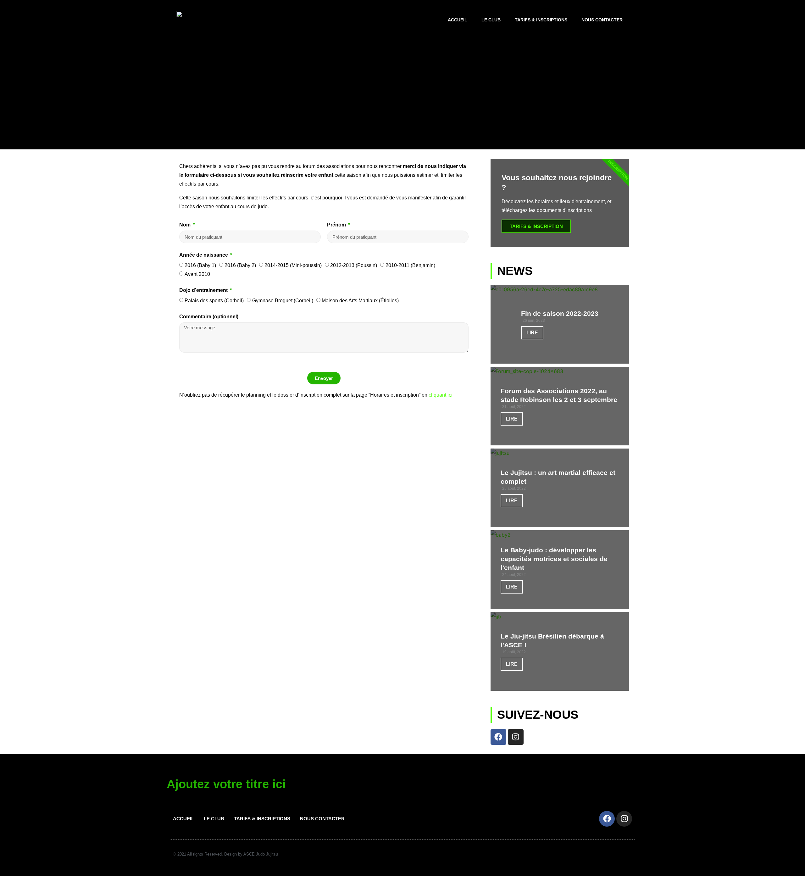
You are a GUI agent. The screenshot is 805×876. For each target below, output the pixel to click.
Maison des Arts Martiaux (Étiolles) (360, 300)
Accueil (457, 19)
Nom (185, 224)
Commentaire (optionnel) (208, 316)
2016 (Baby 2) (240, 265)
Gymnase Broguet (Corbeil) (282, 300)
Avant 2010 (197, 274)
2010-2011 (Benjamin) (410, 265)
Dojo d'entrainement (204, 290)
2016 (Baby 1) (200, 265)
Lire (532, 332)
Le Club (491, 19)
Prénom (337, 224)
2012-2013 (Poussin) (353, 265)
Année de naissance (204, 255)
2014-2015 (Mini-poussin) (293, 265)
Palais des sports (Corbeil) (214, 300)
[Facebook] (498, 737)
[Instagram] (516, 737)
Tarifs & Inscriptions (541, 19)
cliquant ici (440, 395)
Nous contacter (602, 19)
